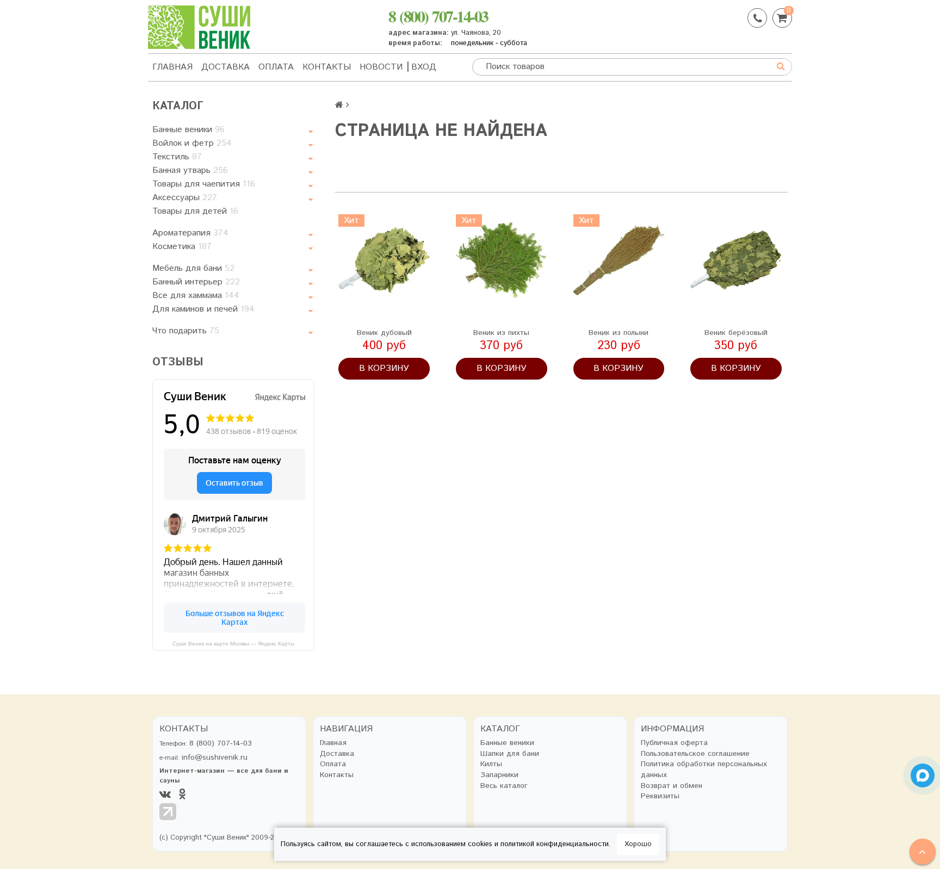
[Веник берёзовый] (736, 260)
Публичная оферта (674, 743)
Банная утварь (190, 170)
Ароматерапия (190, 233)
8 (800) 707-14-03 (438, 16)
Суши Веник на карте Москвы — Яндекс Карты (233, 644)
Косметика (182, 246)
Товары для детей (195, 211)
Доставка (225, 67)
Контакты (326, 67)
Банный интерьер (196, 282)
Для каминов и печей (203, 309)
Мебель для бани (193, 268)
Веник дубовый (384, 332)
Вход (423, 67)
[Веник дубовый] (384, 260)
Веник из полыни (618, 332)
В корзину (384, 368)
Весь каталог (504, 786)
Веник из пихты (501, 332)
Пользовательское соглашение (695, 754)
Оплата (276, 67)
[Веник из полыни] (619, 260)
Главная (172, 67)
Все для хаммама (195, 295)
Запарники (499, 775)
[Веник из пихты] (501, 260)
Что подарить (185, 331)
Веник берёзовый (736, 332)
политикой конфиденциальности (554, 844)
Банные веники (188, 129)
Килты (491, 764)
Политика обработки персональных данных (704, 769)
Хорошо (638, 844)
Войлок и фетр (192, 143)
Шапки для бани (509, 754)
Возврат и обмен (671, 786)
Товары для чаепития (203, 184)
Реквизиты (660, 796)
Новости (381, 67)
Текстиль (177, 157)
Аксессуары (184, 197)
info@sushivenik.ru (215, 757)
